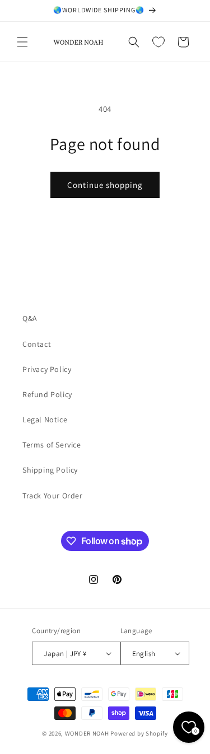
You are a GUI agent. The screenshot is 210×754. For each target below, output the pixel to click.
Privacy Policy (46, 369)
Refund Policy (47, 394)
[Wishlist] (158, 42)
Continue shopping (105, 185)
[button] (22, 42)
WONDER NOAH (87, 733)
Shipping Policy (50, 470)
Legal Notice (44, 419)
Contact (36, 344)
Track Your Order (52, 496)
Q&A (30, 318)
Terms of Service (51, 445)
